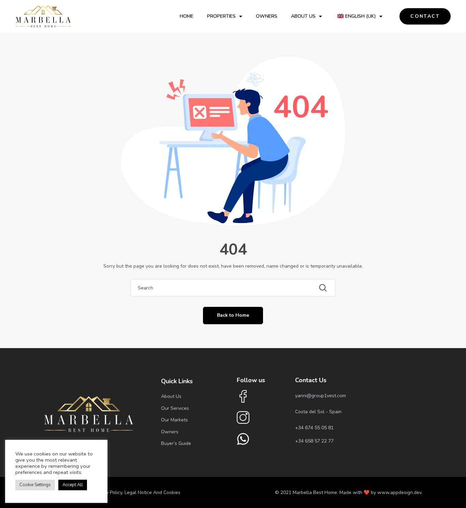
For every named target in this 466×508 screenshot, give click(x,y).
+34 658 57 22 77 (314, 441)
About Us (303, 16)
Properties (221, 16)
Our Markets (174, 420)
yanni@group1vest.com (320, 395)
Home (186, 16)
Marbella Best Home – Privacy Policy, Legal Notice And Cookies (112, 492)
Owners (266, 16)
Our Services (175, 408)
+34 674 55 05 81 (314, 427)
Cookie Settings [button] (35, 485)
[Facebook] (243, 396)
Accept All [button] (72, 485)
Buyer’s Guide (176, 443)
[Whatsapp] (243, 439)
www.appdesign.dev (399, 492)
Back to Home (233, 315)
